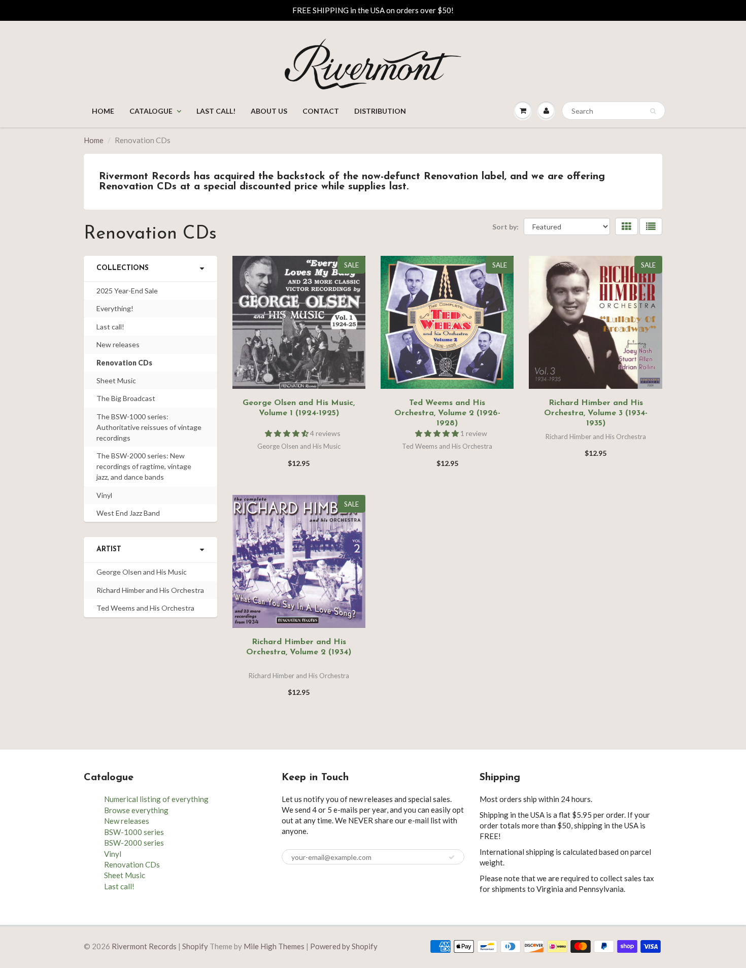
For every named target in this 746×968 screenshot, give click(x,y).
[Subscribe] (451, 857)
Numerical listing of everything (156, 799)
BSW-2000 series (134, 842)
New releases (118, 344)
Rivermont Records (144, 946)
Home (103, 111)
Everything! (114, 308)
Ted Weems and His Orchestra (145, 608)
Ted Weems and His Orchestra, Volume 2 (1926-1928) (447, 413)
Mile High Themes (274, 946)
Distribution (380, 111)
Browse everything (136, 810)
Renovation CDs (124, 362)
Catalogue (151, 111)
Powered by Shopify (344, 946)
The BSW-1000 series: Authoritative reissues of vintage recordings (148, 427)
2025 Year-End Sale (127, 290)
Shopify (195, 946)
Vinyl (104, 495)
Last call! (215, 111)
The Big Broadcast (125, 398)
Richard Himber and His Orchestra (150, 590)
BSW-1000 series (134, 832)
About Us (269, 111)
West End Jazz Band (128, 513)
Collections (122, 268)
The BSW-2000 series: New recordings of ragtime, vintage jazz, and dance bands (143, 466)
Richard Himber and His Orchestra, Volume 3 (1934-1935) (596, 413)
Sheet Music (116, 380)
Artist (108, 549)
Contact (320, 111)
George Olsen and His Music (141, 572)
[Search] (653, 111)
